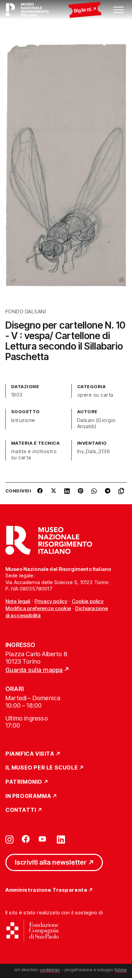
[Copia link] (122, 493)
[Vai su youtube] (43, 839)
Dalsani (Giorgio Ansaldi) (96, 423)
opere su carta (95, 395)
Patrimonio (23, 782)
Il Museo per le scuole (41, 768)
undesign (50, 969)
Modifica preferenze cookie (38, 608)
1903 (17, 395)
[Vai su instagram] (9, 839)
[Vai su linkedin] (61, 839)
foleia (121, 969)
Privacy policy (51, 601)
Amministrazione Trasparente (46, 890)
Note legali (17, 601)
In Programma (28, 796)
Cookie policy (88, 601)
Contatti (20, 810)
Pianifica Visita (29, 754)
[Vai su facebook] (26, 839)
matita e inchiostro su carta (34, 454)
